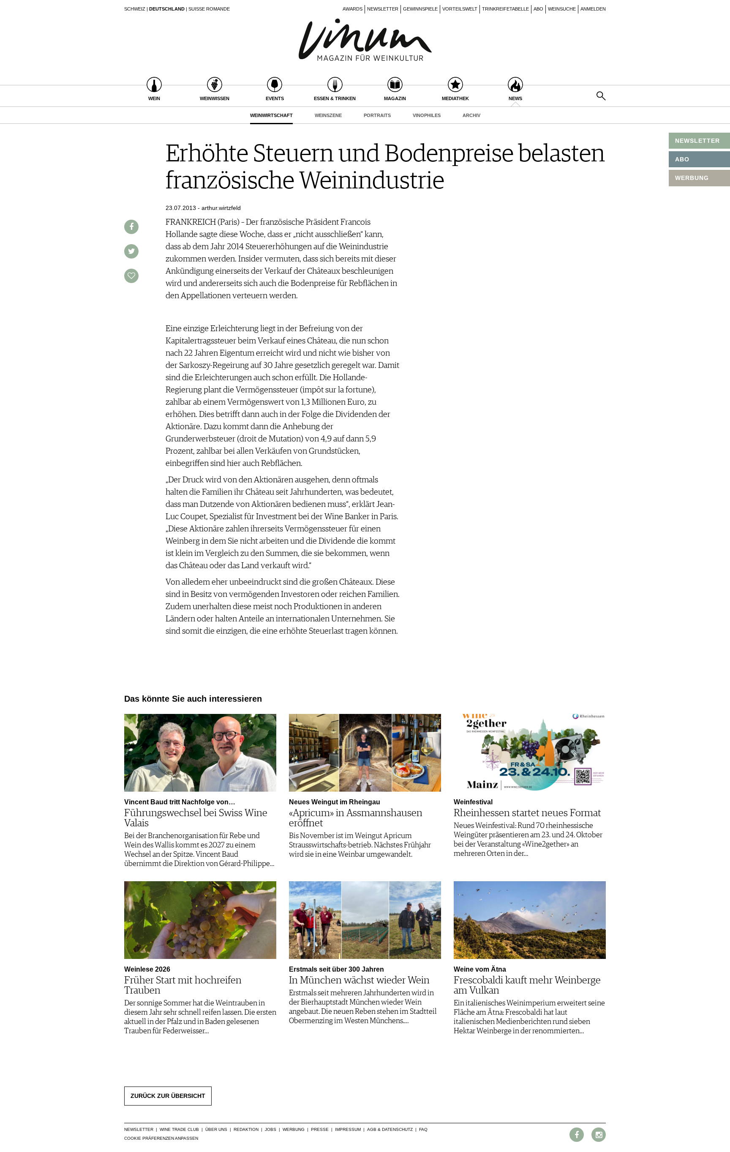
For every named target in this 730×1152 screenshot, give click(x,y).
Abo (538, 8)
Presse (320, 1129)
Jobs (270, 1129)
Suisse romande (209, 8)
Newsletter (382, 8)
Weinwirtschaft (271, 115)
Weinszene (328, 115)
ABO (682, 159)
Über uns (216, 1129)
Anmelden (593, 8)
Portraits (377, 115)
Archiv (471, 115)
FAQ (423, 1129)
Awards (352, 8)
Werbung (294, 1129)
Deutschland (167, 8)
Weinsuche (562, 8)
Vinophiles (427, 115)
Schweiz (134, 8)
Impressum (348, 1129)
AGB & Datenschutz (390, 1129)
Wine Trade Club (179, 1129)
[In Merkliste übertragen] (131, 276)
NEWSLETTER (697, 140)
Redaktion (246, 1129)
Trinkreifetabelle (505, 8)
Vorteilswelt (459, 8)
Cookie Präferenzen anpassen (161, 1138)
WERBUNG (692, 177)
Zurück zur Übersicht (168, 1095)
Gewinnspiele (420, 8)
